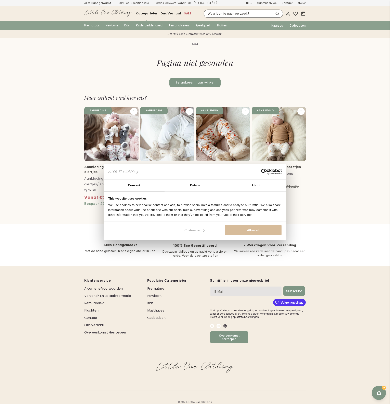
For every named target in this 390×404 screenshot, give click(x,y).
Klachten (91, 310)
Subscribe (294, 291)
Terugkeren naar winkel (195, 82)
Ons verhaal (170, 13)
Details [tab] (195, 185)
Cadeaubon (297, 25)
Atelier (302, 3)
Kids (127, 25)
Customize (192, 230)
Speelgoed (202, 25)
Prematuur (91, 25)
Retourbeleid (94, 303)
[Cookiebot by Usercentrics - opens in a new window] (264, 172)
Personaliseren (179, 25)
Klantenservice (266, 3)
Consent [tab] (134, 185)
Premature (155, 288)
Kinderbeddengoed (149, 25)
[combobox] (243, 14)
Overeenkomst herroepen (105, 332)
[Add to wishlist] (134, 111)
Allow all (253, 230)
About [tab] (255, 185)
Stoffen (222, 25)
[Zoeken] (277, 14)
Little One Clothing (200, 402)
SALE (187, 13)
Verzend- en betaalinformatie (107, 295)
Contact (287, 3)
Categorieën (146, 13)
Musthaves (155, 310)
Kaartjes (277, 25)
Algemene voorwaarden (103, 288)
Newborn (112, 25)
